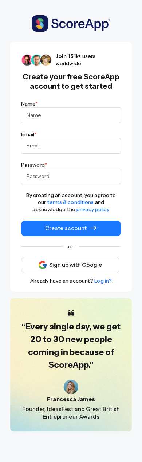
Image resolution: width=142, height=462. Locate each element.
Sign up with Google (75, 265)
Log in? (103, 280)
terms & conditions (70, 202)
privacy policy (92, 209)
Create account (66, 228)
